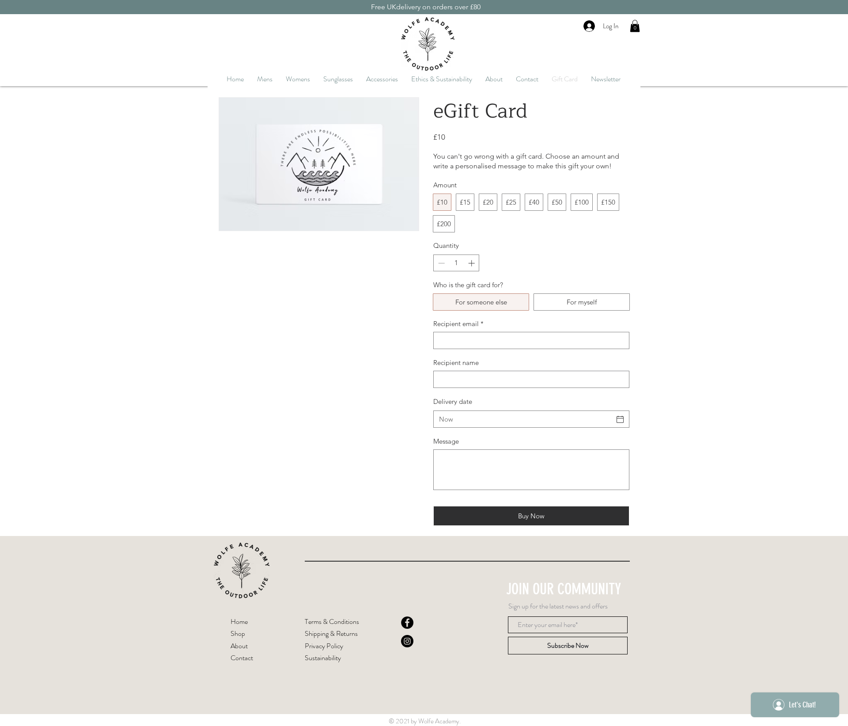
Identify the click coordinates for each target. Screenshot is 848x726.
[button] (635, 26)
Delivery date (452, 401)
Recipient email (458, 323)
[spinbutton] (456, 263)
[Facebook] (407, 622)
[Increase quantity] (472, 263)
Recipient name (456, 362)
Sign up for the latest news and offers (558, 606)
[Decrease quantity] (441, 263)
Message (446, 441)
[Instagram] (407, 641)
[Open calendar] (620, 419)
